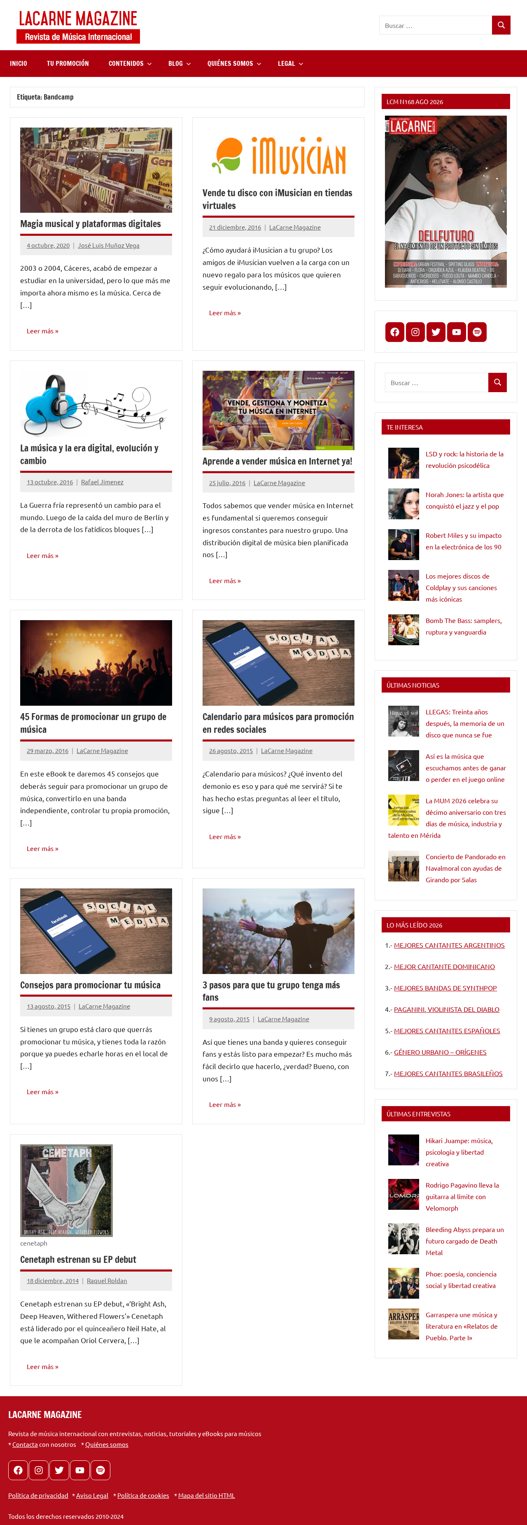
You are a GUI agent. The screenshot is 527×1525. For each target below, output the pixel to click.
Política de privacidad (38, 1495)
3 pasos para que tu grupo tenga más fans (271, 991)
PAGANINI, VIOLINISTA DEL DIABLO (446, 1009)
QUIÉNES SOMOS (230, 63)
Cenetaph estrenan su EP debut (78, 1259)
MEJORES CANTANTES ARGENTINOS (449, 945)
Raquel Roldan (107, 1280)
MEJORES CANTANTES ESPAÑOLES (447, 1030)
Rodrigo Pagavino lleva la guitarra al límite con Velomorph (462, 1196)
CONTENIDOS (126, 63)
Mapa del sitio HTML (206, 1495)
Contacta (25, 1444)
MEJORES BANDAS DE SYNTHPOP (445, 987)
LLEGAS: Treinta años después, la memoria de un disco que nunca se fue (465, 723)
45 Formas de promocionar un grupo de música (93, 723)
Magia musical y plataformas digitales (90, 223)
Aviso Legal (92, 1495)
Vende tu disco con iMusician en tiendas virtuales (277, 199)
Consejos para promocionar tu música (90, 985)
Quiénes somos (106, 1444)
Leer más (40, 330)
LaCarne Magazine (295, 227)
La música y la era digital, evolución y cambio (89, 454)
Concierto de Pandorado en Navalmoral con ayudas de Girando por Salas (466, 867)
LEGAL (286, 63)
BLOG (175, 63)
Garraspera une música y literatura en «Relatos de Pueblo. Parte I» (462, 1325)
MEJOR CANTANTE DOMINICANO (444, 966)
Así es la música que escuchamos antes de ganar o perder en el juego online (466, 767)
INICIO (18, 63)
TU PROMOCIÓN (68, 63)
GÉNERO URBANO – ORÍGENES (440, 1052)
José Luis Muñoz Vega (109, 245)
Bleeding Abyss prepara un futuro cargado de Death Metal (465, 1240)
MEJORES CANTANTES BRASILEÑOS (448, 1073)
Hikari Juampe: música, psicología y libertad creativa (459, 1151)
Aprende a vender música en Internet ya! (277, 461)
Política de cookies (143, 1495)
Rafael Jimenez (102, 482)
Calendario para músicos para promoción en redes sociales (278, 723)
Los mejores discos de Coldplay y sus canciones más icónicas (461, 587)
